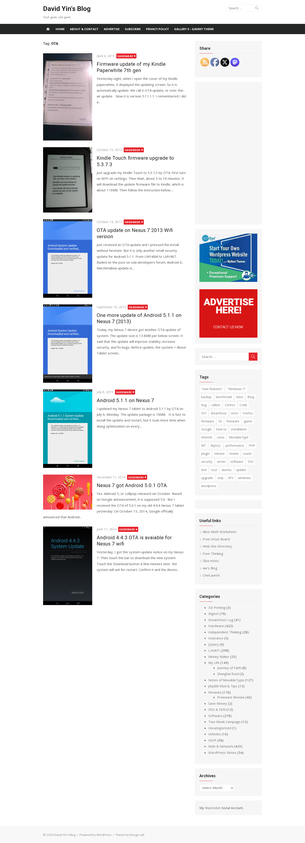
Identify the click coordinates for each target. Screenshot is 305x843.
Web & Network (220, 746)
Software (215, 715)
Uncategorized (219, 728)
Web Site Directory (217, 546)
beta (239, 397)
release (219, 453)
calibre (215, 405)
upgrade (207, 478)
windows (244, 478)
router (247, 453)
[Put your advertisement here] (228, 336)
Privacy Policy (157, 29)
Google (206, 429)
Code (243, 405)
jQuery (213, 644)
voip (220, 478)
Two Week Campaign (224, 721)
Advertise (111, 29)
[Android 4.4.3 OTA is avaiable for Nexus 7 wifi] (67, 566)
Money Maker (218, 656)
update (241, 470)
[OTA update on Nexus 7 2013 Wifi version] (67, 258)
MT (203, 445)
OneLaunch (211, 575)
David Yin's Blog (67, 8)
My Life (213, 662)
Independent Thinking (225, 632)
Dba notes (211, 560)
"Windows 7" (236, 389)
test (204, 470)
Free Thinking (213, 553)
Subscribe (133, 29)
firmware (207, 421)
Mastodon (213, 808)
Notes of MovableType (226, 680)
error (234, 413)
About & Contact (84, 29)
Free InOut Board (216, 539)
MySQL (216, 445)
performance (235, 445)
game (248, 421)
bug (204, 405)
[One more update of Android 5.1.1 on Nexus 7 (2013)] (67, 343)
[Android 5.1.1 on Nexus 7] (67, 428)
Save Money (217, 703)
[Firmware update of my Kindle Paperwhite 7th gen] (67, 96)
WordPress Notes (222, 752)
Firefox (248, 413)
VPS (231, 478)
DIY (203, 413)
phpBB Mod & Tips (222, 686)
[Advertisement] (228, 153)
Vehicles (214, 734)
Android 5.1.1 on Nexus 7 (125, 400)
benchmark (224, 397)
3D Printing (217, 607)
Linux (220, 437)
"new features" (212, 389)
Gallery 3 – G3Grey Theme (194, 29)
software (236, 461)
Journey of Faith (229, 667)
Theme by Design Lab (129, 835)
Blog (250, 397)
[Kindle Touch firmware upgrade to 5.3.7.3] (67, 180)
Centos (230, 405)
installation (239, 429)
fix (220, 421)
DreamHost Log (220, 620)
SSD (251, 461)
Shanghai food (228, 674)
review (233, 453)
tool (214, 470)
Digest (213, 613)
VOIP (212, 740)
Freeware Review (230, 697)
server (221, 461)
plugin (205, 453)
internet (206, 437)
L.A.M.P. (214, 650)
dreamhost (219, 413)
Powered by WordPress (95, 835)
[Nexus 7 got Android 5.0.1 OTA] (67, 492)
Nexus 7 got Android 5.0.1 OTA (132, 485)
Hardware (125, 56)
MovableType (239, 437)
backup (206, 397)
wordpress (208, 486)
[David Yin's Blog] (48, 29)
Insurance (215, 638)
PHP (252, 445)
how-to (221, 429)
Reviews (214, 692)
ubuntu (226, 470)
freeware (232, 421)
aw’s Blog (210, 568)
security (206, 461)
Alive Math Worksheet (219, 531)
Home (60, 29)
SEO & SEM (217, 709)
